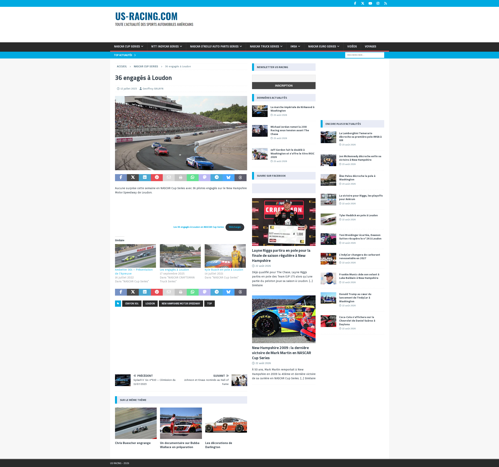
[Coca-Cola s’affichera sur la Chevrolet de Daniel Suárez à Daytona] (328, 321)
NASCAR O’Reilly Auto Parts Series (214, 46)
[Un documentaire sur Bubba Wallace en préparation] (181, 423)
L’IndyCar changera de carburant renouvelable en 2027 (359, 256)
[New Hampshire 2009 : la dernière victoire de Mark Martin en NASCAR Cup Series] (284, 319)
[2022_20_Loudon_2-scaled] (181, 168)
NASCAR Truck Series (264, 46)
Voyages (370, 46)
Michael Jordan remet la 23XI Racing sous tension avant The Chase (290, 130)
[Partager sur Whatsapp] (193, 177)
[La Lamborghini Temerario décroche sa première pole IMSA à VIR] (328, 137)
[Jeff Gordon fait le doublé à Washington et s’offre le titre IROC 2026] (260, 154)
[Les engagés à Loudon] (180, 256)
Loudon (150, 303)
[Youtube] (370, 3)
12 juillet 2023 (128, 88)
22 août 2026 (263, 265)
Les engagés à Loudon (174, 269)
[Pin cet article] (157, 177)
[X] (362, 3)
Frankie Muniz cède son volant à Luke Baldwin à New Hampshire (359, 276)
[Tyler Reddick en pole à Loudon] (328, 219)
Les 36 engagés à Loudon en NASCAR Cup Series (198, 227)
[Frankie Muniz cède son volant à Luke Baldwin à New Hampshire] (328, 278)
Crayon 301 (132, 303)
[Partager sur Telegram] (216, 177)
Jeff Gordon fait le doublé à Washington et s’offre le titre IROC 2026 (292, 153)
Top (209, 303)
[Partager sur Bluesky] (228, 177)
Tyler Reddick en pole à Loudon (358, 215)
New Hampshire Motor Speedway (181, 303)
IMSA (293, 46)
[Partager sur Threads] (240, 177)
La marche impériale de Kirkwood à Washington (292, 109)
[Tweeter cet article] (133, 177)
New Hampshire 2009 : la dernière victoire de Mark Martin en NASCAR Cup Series (281, 353)
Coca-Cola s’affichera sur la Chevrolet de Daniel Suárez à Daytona (357, 320)
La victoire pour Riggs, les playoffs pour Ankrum (361, 197)
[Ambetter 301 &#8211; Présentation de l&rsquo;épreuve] (135, 256)
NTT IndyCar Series (165, 46)
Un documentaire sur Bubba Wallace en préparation (179, 444)
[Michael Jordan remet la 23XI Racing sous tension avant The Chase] (260, 131)
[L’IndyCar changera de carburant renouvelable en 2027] (328, 259)
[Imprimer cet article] (181, 177)
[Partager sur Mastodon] (205, 177)
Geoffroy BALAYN (153, 88)
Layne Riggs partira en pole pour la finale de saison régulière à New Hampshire (281, 255)
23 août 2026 (280, 115)
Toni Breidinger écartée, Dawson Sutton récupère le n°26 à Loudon (360, 236)
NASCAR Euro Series (322, 46)
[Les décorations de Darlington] (226, 423)
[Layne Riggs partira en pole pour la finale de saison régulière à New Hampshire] (284, 222)
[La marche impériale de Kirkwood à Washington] (260, 111)
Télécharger (235, 227)
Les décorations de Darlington (218, 444)
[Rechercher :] (364, 54)
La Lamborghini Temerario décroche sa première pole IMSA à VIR (360, 136)
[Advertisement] (299, 24)
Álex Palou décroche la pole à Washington (357, 177)
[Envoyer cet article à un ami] (169, 177)
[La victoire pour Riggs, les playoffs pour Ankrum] (328, 200)
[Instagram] (378, 3)
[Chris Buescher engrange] (136, 423)
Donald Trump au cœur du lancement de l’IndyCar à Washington (355, 297)
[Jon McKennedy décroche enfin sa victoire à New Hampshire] (328, 160)
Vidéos (352, 46)
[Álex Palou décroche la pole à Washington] (328, 180)
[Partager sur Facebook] (121, 177)
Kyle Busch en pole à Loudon (224, 269)
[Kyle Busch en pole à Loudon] (225, 256)
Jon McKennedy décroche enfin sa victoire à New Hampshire (360, 158)
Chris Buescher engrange (133, 442)
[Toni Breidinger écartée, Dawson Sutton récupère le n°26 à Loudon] (328, 239)
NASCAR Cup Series (127, 46)
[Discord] (385, 3)
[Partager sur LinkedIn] (145, 177)
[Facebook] (355, 3)
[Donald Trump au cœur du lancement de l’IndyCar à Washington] (328, 298)
